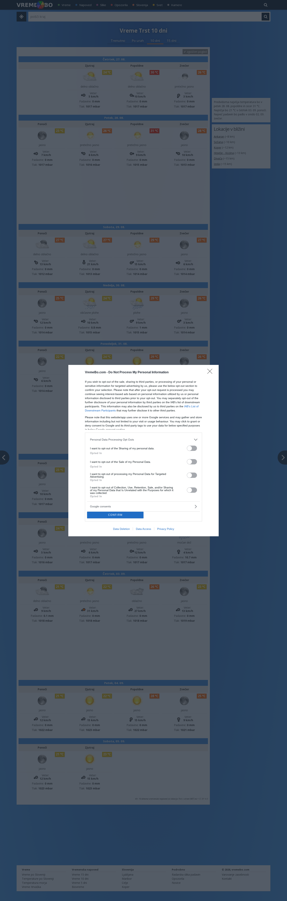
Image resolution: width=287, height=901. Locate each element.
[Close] (211, 372)
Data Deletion (121, 528)
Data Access (143, 528)
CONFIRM (115, 514)
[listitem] (143, 440)
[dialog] (143, 450)
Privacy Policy (165, 528)
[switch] (192, 448)
